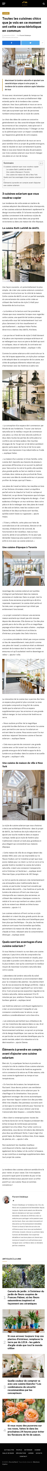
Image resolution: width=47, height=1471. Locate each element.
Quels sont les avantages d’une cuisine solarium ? (22, 178)
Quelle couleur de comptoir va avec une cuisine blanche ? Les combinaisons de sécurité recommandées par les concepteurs (24, 1386)
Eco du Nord (13, 1462)
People (19, 1450)
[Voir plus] (42, 43)
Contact (23, 1456)
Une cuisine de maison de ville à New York (22, 175)
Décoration (21, 1453)
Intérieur (28, 1450)
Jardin (31, 1453)
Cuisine (6, 13)
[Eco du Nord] (25, 3)
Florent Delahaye (25, 35)
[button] (39, 163)
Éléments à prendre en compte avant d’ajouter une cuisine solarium (22, 184)
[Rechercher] (43, 3)
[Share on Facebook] (11, 43)
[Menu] (3, 3)
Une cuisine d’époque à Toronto (18, 172)
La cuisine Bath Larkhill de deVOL (19, 169)
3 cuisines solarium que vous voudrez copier (21, 167)
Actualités (9, 1450)
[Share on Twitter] (30, 43)
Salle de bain (8, 1453)
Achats (39, 1453)
